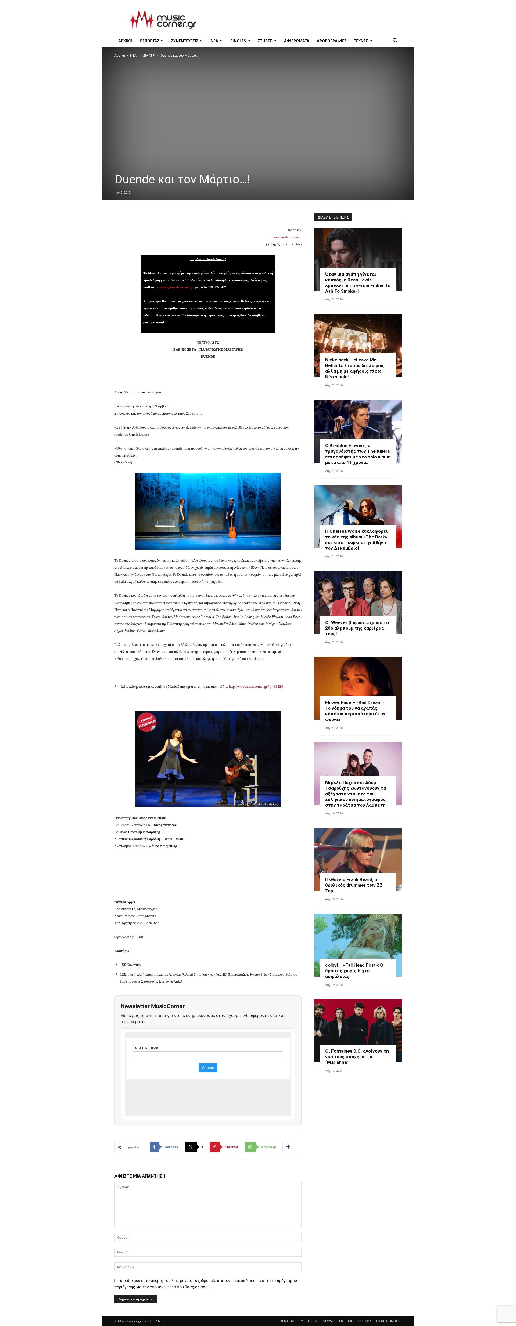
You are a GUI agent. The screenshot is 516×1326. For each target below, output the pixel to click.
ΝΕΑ (214, 40)
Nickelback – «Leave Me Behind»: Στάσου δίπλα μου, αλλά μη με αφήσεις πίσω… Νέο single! (355, 368)
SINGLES (238, 40)
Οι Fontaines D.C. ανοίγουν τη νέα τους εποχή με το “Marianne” (357, 1056)
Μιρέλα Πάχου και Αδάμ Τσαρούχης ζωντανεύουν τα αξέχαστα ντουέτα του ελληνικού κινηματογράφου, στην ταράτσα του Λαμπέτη (355, 794)
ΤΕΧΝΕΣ (361, 40)
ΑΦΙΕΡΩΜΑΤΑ (296, 40)
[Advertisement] (304, 20)
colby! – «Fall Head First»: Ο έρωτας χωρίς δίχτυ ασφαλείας (354, 970)
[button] (395, 41)
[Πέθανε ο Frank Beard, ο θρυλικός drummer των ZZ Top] (358, 859)
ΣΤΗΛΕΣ (265, 40)
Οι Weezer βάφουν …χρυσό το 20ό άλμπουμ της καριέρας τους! (357, 628)
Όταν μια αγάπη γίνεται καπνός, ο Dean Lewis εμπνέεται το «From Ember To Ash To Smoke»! (357, 282)
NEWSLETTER (333, 1321)
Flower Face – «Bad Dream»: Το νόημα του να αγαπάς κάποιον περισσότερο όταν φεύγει (355, 711)
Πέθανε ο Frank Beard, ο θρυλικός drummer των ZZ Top (354, 885)
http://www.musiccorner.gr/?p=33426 (256, 686)
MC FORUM (309, 1321)
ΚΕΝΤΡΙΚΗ (287, 1321)
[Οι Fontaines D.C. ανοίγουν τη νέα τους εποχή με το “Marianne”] (358, 1030)
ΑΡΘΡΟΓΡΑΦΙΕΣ (331, 40)
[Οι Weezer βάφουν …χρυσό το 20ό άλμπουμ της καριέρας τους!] (358, 602)
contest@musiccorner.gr (175, 287)
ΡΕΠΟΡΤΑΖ (149, 40)
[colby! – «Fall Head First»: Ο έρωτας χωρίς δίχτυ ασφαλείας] (358, 945)
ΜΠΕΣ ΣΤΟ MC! (359, 1321)
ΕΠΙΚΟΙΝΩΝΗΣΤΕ (389, 1321)
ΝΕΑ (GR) (148, 55)
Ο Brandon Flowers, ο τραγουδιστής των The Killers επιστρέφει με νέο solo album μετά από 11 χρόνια (357, 454)
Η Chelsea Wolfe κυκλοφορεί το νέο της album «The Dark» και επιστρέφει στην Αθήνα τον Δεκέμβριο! (356, 539)
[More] (288, 1147)
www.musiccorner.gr (287, 237)
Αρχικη (125, 40)
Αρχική (119, 55)
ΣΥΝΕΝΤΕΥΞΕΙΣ (184, 40)
